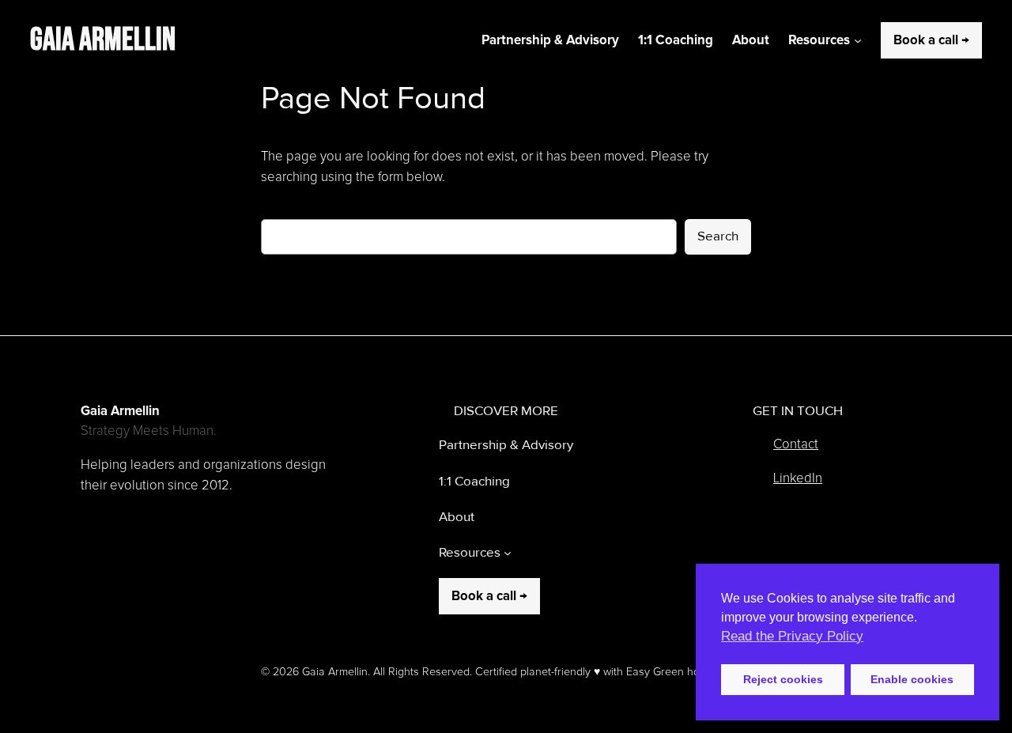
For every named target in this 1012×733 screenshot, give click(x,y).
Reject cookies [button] (783, 679)
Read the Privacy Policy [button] (792, 636)
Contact (795, 445)
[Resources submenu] (858, 40)
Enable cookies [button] (911, 679)
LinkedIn (797, 479)
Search (717, 236)
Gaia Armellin (103, 40)
